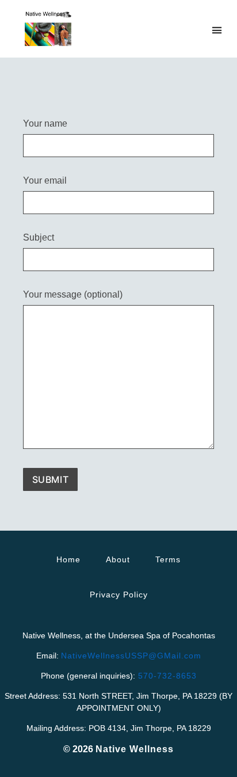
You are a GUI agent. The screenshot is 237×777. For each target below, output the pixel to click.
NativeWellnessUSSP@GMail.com (131, 655)
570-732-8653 (166, 675)
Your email (45, 180)
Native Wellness (134, 749)
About (118, 559)
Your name (45, 123)
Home (68, 559)
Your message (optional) (73, 294)
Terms (168, 559)
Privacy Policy (119, 594)
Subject (38, 237)
